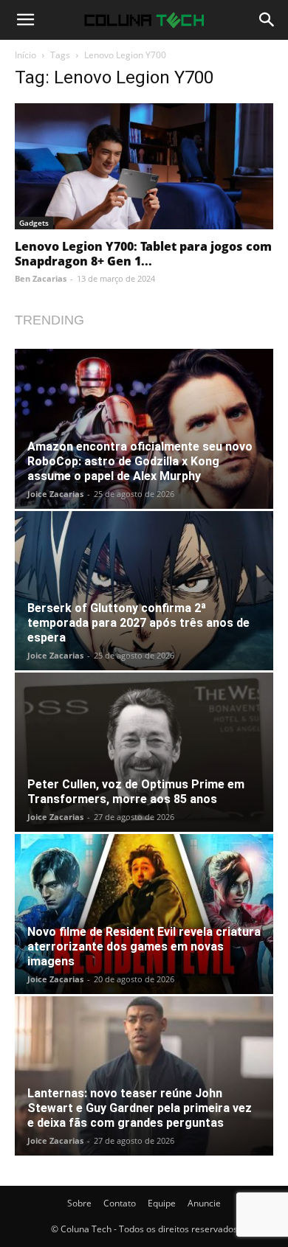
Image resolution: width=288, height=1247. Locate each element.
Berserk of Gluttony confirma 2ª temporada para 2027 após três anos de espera (138, 623)
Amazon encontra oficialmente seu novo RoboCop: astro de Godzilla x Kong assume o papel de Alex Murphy (140, 461)
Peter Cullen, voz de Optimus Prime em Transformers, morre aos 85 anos (135, 791)
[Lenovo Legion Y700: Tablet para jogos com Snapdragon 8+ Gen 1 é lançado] (144, 166)
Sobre (79, 1203)
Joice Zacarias (55, 493)
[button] (25, 20)
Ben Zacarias (40, 278)
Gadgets (34, 223)
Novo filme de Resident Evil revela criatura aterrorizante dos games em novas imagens (144, 946)
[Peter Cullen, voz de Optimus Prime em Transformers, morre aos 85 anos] (144, 752)
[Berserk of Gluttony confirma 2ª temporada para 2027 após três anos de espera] (144, 590)
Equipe (162, 1203)
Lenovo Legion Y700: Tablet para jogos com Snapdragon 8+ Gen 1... (143, 253)
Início (25, 55)
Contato (119, 1203)
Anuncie (204, 1203)
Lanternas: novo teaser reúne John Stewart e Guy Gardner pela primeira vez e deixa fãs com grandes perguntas (139, 1108)
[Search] (267, 20)
